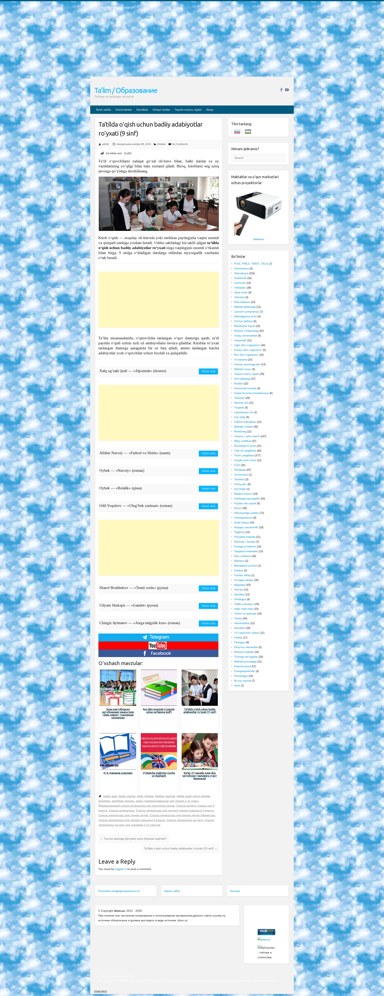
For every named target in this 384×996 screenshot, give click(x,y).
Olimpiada (240, 469)
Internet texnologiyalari (247, 364)
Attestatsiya (241, 273)
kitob (140, 796)
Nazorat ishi (241, 402)
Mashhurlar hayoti (244, 326)
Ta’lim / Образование (125, 90)
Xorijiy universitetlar (245, 335)
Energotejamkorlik (244, 671)
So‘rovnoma (241, 474)
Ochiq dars (240, 484)
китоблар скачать (123, 800)
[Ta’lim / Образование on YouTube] (287, 89)
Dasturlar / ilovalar (244, 541)
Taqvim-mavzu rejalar (188, 109)
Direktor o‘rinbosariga (246, 330)
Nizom (238, 508)
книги (139, 800)
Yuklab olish (208, 371)
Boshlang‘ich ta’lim (245, 445)
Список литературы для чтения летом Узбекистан (182, 815)
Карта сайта (172, 891)
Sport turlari (241, 292)
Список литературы (121, 810)
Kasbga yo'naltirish (245, 546)
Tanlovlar (239, 397)
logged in (121, 869)
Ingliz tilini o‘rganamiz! (247, 345)
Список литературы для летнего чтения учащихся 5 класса (175, 810)
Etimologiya (241, 675)
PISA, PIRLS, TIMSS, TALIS (251, 263)
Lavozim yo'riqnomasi (246, 311)
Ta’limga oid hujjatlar (246, 656)
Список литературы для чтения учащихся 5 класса (131, 820)
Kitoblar (161, 144)
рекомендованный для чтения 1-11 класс (171, 800)
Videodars (240, 287)
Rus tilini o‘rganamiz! (246, 354)
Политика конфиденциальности (119, 891)
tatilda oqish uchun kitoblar (193, 796)
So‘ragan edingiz (243, 580)
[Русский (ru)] (237, 131)
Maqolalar (239, 584)
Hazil (237, 685)
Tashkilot (239, 479)
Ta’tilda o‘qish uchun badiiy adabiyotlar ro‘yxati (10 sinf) (180, 848)
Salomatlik (240, 340)
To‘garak (239, 407)
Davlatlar (239, 594)
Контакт (235, 891)
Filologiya (239, 642)
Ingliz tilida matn (243, 608)
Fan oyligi (239, 417)
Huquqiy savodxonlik (246, 527)
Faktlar (238, 637)
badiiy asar (110, 796)
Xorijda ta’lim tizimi (245, 460)
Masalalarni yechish (245, 565)
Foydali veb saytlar (245, 503)
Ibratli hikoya (241, 522)
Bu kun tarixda (242, 680)
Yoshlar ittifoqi (242, 575)
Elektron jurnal (242, 666)
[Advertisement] (192, 46)
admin (105, 144)
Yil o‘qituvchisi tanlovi (246, 632)
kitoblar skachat (165, 796)
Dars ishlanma (242, 556)
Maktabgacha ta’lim (245, 316)
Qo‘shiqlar (240, 489)
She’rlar (238, 589)
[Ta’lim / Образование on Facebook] (281, 89)
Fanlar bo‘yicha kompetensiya (251, 393)
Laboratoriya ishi (243, 412)
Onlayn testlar (161, 109)
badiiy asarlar (127, 796)
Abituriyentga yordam (246, 512)
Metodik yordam (243, 426)
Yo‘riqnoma (240, 359)
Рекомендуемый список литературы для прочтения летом (136, 805)
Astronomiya (241, 268)
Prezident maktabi (244, 536)
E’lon (237, 465)
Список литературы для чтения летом (123, 815)
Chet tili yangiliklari (245, 450)
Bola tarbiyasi (242, 302)
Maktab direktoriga (245, 306)
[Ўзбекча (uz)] (248, 131)
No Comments (180, 144)
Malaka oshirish (243, 493)
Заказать (258, 239)
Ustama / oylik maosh (247, 436)
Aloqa (209, 109)
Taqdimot (239, 532)
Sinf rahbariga (242, 378)
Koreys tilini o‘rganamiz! (248, 350)
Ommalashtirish (243, 517)
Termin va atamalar (245, 613)
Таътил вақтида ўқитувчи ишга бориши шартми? (133, 838)
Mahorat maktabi (244, 651)
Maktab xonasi (242, 369)
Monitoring (240, 431)
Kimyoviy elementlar (246, 647)
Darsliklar (142, 109)
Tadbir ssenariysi (244, 604)
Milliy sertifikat (242, 441)
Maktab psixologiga (245, 661)
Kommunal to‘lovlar (245, 388)
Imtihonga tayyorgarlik (247, 498)
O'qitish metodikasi (245, 421)
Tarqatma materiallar (246, 551)
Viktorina (239, 297)
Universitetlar (123, 109)
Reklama (239, 560)
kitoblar (149, 796)
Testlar (238, 618)
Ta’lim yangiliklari (244, 455)
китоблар (104, 800)
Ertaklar (238, 570)
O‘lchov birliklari (243, 321)
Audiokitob (240, 278)
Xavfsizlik (240, 282)
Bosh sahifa (103, 109)
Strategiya (240, 599)
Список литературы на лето (185, 820)
